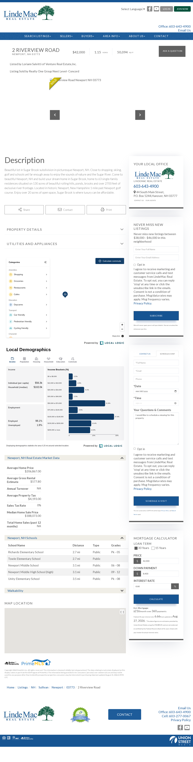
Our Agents (151, 200)
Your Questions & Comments (152, 410)
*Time (137, 398)
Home (10, 687)
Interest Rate (144, 580)
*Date (137, 386)
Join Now (182, 9)
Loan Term (143, 543)
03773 (70, 687)
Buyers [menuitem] (87, 36)
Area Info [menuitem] (110, 36)
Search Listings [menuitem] (36, 36)
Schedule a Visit (167, 354)
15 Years (160, 548)
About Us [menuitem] (136, 36)
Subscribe (156, 315)
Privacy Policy (142, 303)
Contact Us (139, 200)
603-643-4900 (180, 26)
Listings (23, 687)
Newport (57, 687)
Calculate (156, 599)
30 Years (143, 548)
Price (138, 555)
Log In (166, 9)
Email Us (184, 30)
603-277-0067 (180, 716)
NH (33, 687)
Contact (124, 714)
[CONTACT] (172, 51)
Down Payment (145, 568)
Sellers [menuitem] (65, 36)
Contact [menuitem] (161, 36)
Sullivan (43, 687)
